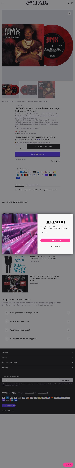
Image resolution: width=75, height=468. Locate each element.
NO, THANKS (54, 246)
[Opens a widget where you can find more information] (67, 465)
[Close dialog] (70, 216)
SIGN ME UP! (54, 240)
